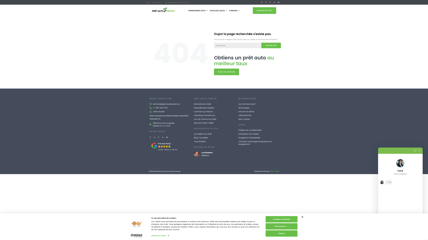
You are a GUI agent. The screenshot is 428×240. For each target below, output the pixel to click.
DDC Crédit (275, 171)
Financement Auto (196, 11)
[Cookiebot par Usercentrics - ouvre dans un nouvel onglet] (136, 235)
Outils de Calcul (217, 11)
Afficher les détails (158, 236)
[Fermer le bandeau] (302, 217)
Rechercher (271, 45)
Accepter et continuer (281, 219)
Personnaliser (280, 226)
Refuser (282, 233)
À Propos (233, 11)
